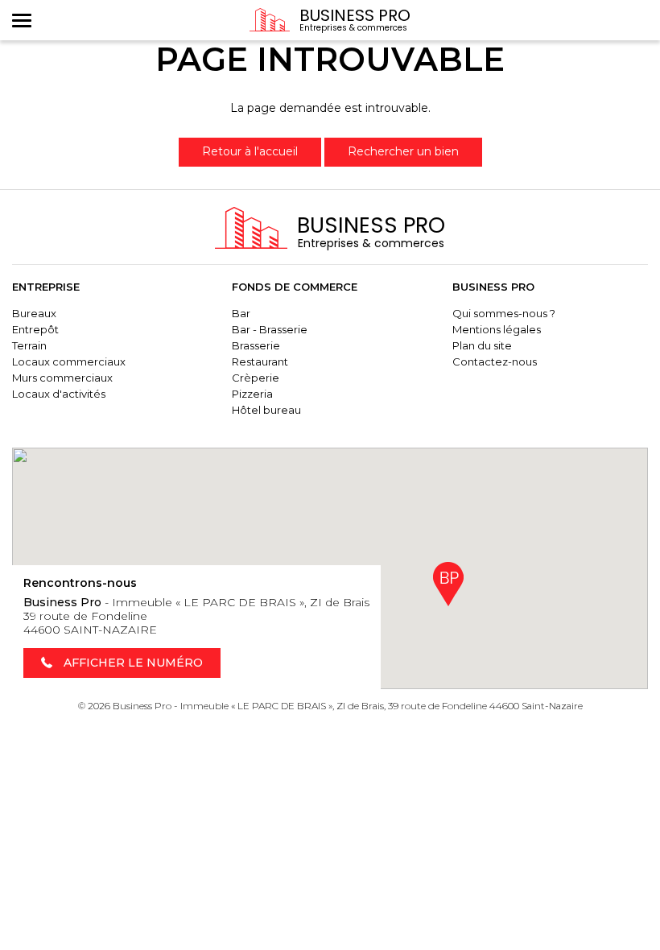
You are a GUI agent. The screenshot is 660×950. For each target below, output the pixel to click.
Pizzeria (252, 393)
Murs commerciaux (62, 377)
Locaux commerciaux (69, 361)
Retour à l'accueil (250, 151)
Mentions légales (496, 329)
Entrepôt (35, 329)
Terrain (29, 345)
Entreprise (46, 286)
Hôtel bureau (266, 409)
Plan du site (482, 345)
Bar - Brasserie (269, 329)
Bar (241, 313)
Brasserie (256, 345)
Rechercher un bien (403, 151)
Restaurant (260, 361)
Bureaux (34, 313)
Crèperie (255, 377)
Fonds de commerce (294, 286)
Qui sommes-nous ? (503, 313)
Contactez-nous (494, 361)
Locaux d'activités (58, 393)
